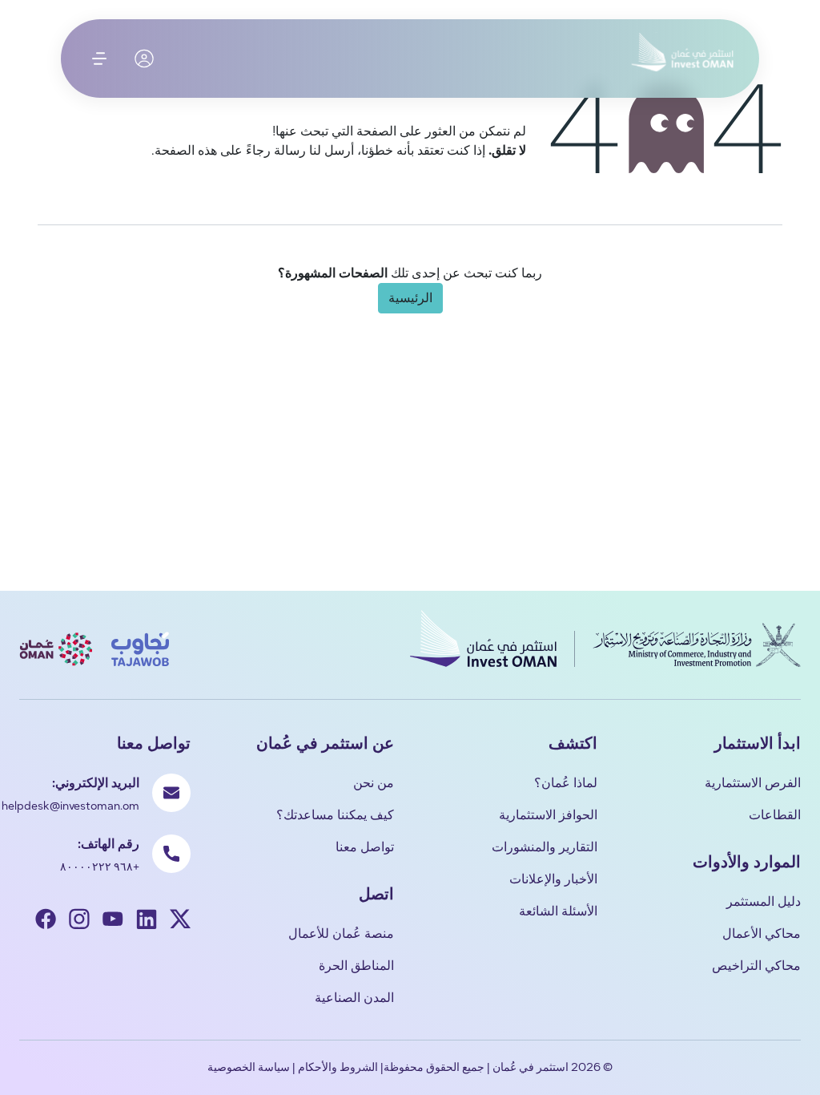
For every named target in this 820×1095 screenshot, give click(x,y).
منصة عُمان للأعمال (341, 933)
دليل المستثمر (763, 901)
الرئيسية (410, 297)
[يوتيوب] (112, 921)
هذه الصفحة (186, 150)
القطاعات (775, 814)
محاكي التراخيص (756, 965)
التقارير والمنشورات (544, 847)
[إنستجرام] (79, 921)
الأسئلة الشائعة (558, 911)
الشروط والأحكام (338, 1067)
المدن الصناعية (354, 997)
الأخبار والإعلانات (553, 879)
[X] (180, 921)
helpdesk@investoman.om (70, 806)
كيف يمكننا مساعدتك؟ (335, 814)
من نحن (373, 782)
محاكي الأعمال (761, 933)
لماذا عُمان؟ (565, 782)
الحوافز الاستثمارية (548, 814)
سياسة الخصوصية (248, 1067)
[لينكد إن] (146, 921)
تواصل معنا (365, 847)
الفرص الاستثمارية (753, 782)
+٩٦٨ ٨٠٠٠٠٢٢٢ (99, 867)
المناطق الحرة (356, 965)
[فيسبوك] (45, 921)
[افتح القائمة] (99, 58)
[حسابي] (144, 58)
